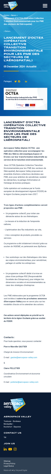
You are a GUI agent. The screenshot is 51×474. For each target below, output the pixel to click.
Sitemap (7, 461)
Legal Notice (9, 466)
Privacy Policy (9, 464)
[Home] (11, 5)
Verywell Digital (21, 470)
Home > (7, 15)
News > (14, 15)
